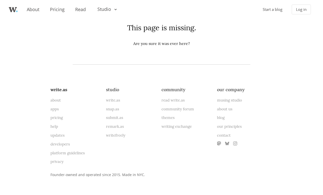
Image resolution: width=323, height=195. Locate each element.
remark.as (115, 126)
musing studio (229, 100)
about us (224, 109)
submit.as (114, 117)
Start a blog (272, 9)
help (54, 126)
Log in (301, 9)
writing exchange (177, 126)
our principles (229, 126)
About (33, 9)
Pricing (57, 9)
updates (57, 135)
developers (60, 144)
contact (224, 135)
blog (221, 117)
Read (80, 9)
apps (54, 109)
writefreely (115, 135)
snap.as (112, 109)
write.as (58, 89)
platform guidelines (67, 153)
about (55, 100)
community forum (178, 109)
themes (168, 117)
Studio (104, 9)
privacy (57, 161)
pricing (56, 117)
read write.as (173, 100)
